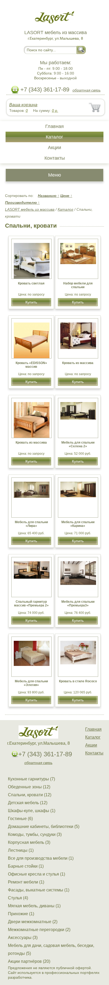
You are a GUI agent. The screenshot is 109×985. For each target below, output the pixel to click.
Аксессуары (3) (23, 937)
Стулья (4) (18, 898)
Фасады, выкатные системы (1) (38, 890)
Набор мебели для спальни (78, 285)
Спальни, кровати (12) (29, 795)
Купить (31, 302)
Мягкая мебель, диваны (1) (34, 906)
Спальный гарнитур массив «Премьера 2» (31, 603)
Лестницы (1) (21, 850)
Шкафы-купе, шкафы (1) (31, 810)
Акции (54, 147)
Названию (48, 196)
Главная (54, 126)
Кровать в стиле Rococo (78, 681)
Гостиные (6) (20, 818)
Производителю (22, 202)
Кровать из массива (77, 363)
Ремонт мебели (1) (26, 882)
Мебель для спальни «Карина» (77, 524)
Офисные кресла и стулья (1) (36, 874)
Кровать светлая (31, 283)
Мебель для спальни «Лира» (31, 524)
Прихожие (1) (21, 914)
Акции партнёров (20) (29, 961)
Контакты (54, 158)
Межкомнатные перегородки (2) (39, 929)
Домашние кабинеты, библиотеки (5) (43, 826)
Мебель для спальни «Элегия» (31, 683)
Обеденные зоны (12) (29, 787)
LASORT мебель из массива (29, 209)
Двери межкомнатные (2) (32, 921)
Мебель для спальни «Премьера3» (77, 603)
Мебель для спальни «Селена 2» (77, 444)
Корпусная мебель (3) (29, 842)
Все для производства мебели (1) (41, 858)
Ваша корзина (23, 105)
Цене (66, 196)
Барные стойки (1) (26, 866)
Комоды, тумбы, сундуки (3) (35, 834)
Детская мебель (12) (27, 802)
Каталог (54, 137)
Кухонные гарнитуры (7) (31, 779)
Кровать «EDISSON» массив (31, 365)
